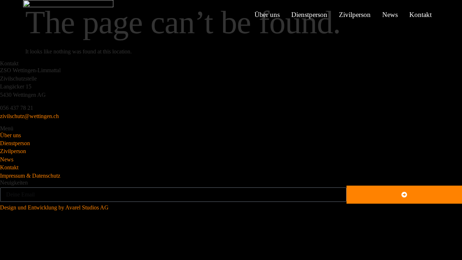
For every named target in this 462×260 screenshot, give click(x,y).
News (390, 14)
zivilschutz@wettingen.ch (29, 116)
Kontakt (420, 14)
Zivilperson (355, 14)
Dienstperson (309, 14)
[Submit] (404, 195)
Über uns (267, 14)
